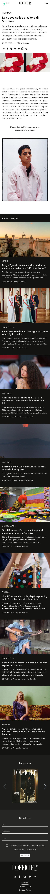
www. (38, 127)
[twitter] (19, 49)
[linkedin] (15, 49)
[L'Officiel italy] (25, 3)
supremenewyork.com (25, 130)
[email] (4, 49)
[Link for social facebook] (19, 877)
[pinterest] (11, 49)
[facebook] (8, 49)
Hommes (7, 13)
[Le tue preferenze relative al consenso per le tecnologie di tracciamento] (4, 4)
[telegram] (26, 49)
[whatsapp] (22, 49)
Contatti (25, 883)
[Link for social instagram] (24, 877)
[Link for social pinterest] (30, 877)
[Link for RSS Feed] (35, 877)
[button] (45, 169)
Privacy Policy (31, 849)
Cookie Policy (25, 890)
